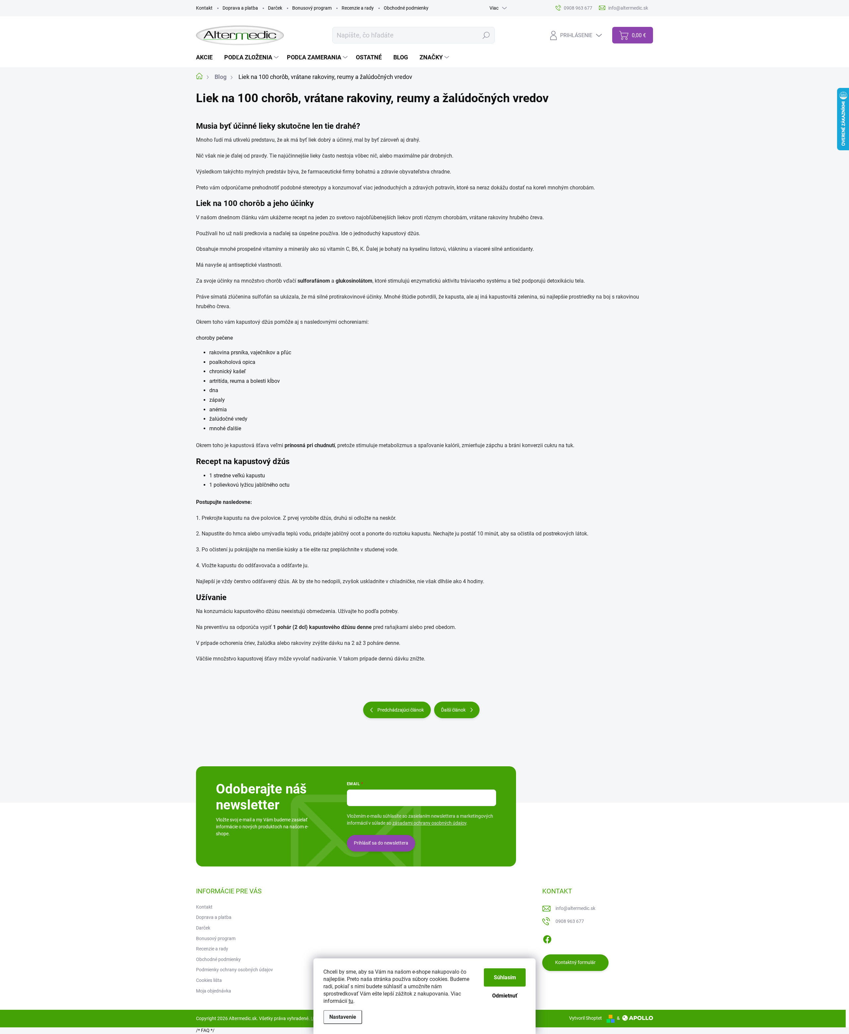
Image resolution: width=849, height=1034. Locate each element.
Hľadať (486, 35)
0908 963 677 (569, 921)
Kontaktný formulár (575, 962)
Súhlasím (505, 977)
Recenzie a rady (358, 8)
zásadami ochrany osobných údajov (429, 823)
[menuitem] (207, 57)
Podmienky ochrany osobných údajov (234, 969)
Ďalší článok (453, 710)
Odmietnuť (504, 996)
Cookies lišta (209, 980)
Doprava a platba (240, 8)
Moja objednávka (213, 991)
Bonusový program (312, 8)
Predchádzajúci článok (400, 710)
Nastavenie (342, 1017)
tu (351, 1001)
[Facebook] (547, 938)
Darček (275, 8)
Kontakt (204, 8)
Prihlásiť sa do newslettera (381, 843)
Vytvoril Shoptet (585, 1018)
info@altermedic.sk (575, 908)
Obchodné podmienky (406, 8)
